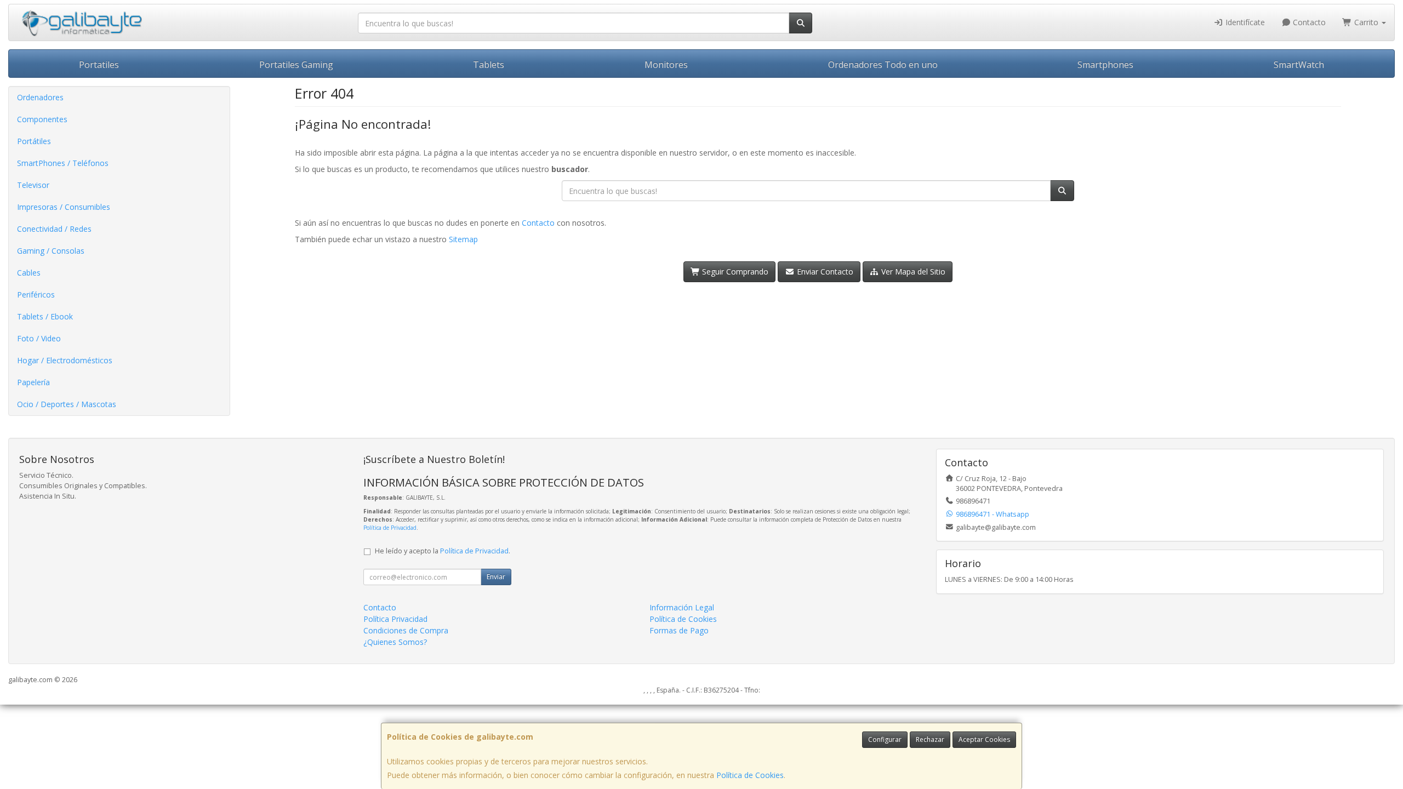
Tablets (488, 65)
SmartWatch (1299, 65)
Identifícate (1244, 22)
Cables (29, 272)
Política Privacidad (395, 619)
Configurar (885, 739)
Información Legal (681, 607)
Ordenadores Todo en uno (883, 65)
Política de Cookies (750, 775)
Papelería (33, 382)
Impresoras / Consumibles (63, 207)
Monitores (666, 65)
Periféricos (36, 294)
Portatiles (99, 65)
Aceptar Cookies (984, 739)
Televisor (33, 185)
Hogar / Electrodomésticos (64, 360)
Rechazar (930, 739)
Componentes (42, 119)
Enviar (496, 576)
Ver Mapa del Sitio (912, 271)
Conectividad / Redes (54, 229)
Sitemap (463, 239)
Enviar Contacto (824, 271)
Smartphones (1105, 65)
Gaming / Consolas (50, 250)
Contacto (1308, 22)
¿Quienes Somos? (395, 642)
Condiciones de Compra (405, 630)
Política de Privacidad (390, 527)
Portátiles (34, 141)
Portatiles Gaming (296, 65)
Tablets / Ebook (45, 316)
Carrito (1366, 22)
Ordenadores (40, 97)
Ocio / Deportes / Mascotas (66, 404)
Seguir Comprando (734, 271)
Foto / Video (39, 338)
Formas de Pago (679, 630)
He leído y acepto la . (442, 551)
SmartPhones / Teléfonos (63, 163)
